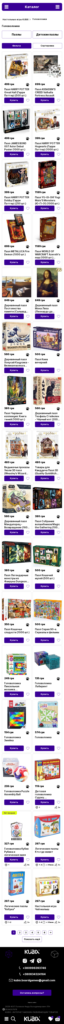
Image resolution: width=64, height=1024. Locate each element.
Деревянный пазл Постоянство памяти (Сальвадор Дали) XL (16, 308)
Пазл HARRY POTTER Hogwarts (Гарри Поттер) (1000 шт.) (47, 146)
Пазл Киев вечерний (41, 361)
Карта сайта (32, 1002)
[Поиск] (13, 1018)
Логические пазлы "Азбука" (16, 908)
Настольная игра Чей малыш (45, 908)
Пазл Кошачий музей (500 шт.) (44, 577)
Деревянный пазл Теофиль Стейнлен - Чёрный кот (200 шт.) (47, 416)
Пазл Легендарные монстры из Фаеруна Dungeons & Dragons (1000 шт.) (16, 578)
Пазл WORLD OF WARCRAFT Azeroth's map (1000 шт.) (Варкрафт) (47, 254)
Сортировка (47, 45)
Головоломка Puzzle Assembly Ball (16, 793)
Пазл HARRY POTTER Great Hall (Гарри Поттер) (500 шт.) (16, 92)
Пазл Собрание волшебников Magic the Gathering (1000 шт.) (47, 524)
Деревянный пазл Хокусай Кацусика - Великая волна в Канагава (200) (16, 362)
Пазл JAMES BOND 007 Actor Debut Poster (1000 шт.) (15, 146)
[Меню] (6, 1018)
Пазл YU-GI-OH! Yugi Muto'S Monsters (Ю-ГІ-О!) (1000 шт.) (47, 200)
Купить (14, 100)
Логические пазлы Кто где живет (46, 850)
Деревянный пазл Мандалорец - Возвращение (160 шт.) (15, 524)
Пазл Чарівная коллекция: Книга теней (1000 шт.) (15, 416)
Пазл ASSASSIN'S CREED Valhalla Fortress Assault (45, 92)
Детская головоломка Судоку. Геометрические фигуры (45, 794)
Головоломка (43, 737)
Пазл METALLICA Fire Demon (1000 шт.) (17, 253)
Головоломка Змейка (12, 739)
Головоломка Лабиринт (43, 685)
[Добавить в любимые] (28, 100)
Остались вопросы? (32, 992)
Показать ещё (32, 939)
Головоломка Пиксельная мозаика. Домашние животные (12, 686)
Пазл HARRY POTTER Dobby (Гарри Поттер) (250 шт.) (16, 200)
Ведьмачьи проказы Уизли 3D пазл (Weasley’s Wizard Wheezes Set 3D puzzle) (17, 470)
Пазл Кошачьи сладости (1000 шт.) (17, 631)
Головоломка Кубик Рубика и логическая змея (16, 851)
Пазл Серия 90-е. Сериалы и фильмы (47, 631)
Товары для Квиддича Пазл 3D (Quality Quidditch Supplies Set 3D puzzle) (46, 470)
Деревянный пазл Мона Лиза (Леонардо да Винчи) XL (46, 308)
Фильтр (16, 45)
